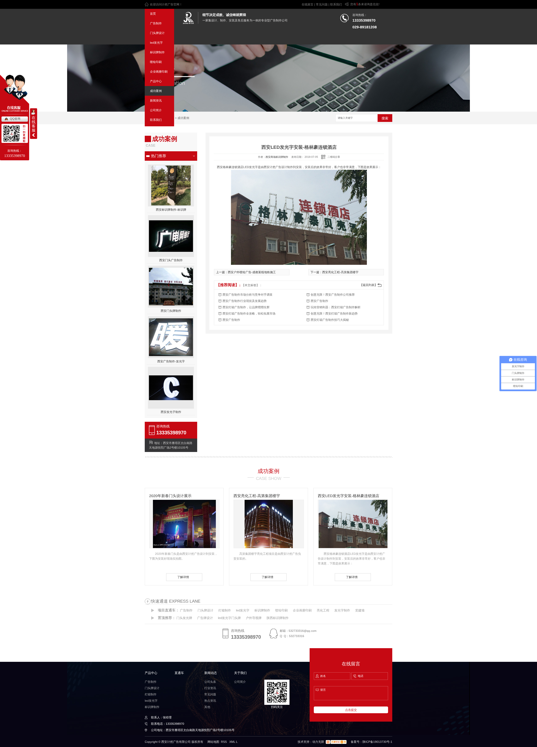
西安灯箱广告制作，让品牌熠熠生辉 (246, 307)
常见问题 (322, 4)
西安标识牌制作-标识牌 (171, 209)
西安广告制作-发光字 (171, 361)
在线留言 (307, 4)
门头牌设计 (157, 33)
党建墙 (360, 610)
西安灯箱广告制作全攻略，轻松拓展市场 (249, 313)
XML (232, 741)
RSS (224, 741)
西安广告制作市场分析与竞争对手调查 (247, 294)
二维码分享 (333, 156)
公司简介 (156, 110)
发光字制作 (342, 610)
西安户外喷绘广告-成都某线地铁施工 (252, 272)
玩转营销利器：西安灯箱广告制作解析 (336, 307)
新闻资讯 (156, 100)
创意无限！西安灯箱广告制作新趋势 (334, 313)
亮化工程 (323, 610)
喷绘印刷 (156, 62)
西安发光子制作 (171, 412)
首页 (153, 13)
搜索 (385, 118)
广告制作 (156, 23)
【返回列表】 (368, 285)
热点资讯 (210, 700)
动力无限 (318, 741)
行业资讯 (210, 688)
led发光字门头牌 (229, 618)
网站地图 (213, 741)
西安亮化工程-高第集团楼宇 (340, 272)
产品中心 (156, 81)
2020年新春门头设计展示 (170, 496)
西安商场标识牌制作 (277, 156)
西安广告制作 (319, 301)
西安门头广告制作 (171, 260)
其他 (207, 707)
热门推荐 (158, 156)
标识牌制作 (157, 52)
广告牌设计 (205, 618)
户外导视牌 (254, 618)
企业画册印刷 (159, 71)
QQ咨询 (15, 118)
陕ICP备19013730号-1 (377, 741)
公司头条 (210, 681)
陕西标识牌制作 (278, 618)
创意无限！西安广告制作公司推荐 (333, 294)
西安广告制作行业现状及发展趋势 (245, 301)
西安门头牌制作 (171, 310)
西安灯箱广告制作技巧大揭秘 (330, 319)
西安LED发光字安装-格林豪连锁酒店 (348, 496)
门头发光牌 (184, 618)
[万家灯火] (336, 741)
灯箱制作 (224, 610)
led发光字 (156, 42)
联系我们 (336, 4)
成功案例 (156, 91)
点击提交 (351, 710)
